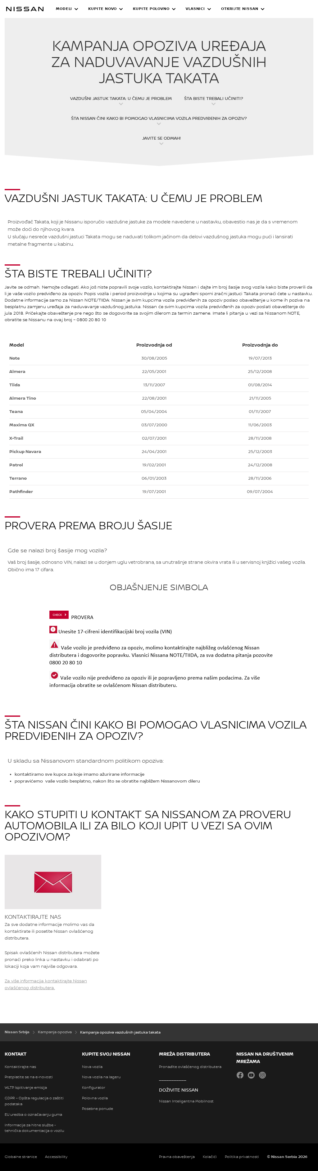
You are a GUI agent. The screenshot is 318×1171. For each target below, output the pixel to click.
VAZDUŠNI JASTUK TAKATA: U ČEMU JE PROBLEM (121, 98)
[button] (67, 9)
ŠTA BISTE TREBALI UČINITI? (213, 98)
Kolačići (210, 1157)
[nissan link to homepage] (24, 9)
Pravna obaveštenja (177, 1157)
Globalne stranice (21, 1157)
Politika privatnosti (242, 1157)
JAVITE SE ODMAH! (161, 138)
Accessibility (56, 1157)
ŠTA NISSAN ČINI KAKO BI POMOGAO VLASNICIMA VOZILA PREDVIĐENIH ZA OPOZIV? (159, 118)
